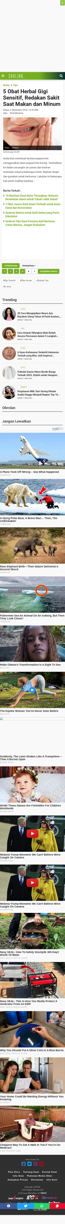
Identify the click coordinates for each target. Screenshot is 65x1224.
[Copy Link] (57, 1206)
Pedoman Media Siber (39, 1176)
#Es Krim (7, 286)
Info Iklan (18, 1176)
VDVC (44, 1193)
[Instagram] (35, 1163)
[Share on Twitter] (25, 1206)
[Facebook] (23, 1163)
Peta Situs (14, 1172)
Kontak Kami (49, 1172)
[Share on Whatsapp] (42, 1206)
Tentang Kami (31, 1172)
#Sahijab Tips (42, 280)
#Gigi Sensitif (9, 280)
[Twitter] (29, 1163)
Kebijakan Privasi (18, 1180)
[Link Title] (3, 76)
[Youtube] (41, 1163)
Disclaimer (37, 1180)
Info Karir (51, 1180)
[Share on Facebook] (8, 1206)
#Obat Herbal (26, 280)
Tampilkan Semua (48, 271)
